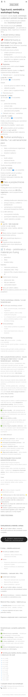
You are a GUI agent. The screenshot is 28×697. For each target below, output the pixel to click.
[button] (4, 1)
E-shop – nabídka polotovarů (10, 548)
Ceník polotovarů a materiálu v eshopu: (12, 525)
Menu (26, 1)
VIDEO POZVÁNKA (7, 515)
